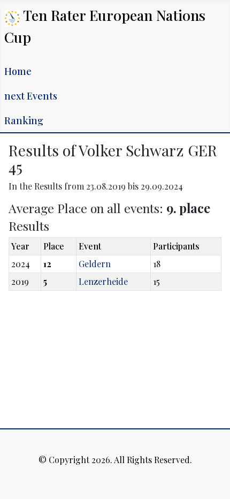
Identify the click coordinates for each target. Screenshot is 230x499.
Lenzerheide (103, 281)
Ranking (23, 120)
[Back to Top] (211, 479)
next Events (30, 95)
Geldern (95, 263)
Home (18, 71)
